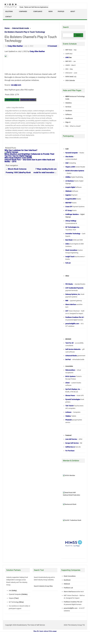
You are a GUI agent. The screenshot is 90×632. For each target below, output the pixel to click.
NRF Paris (68, 50)
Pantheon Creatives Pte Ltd (73, 602)
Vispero (11, 598)
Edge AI (68, 122)
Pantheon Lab (68, 588)
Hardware (68, 110)
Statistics (68, 103)
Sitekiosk (67, 584)
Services (68, 107)
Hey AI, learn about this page (45, 631)
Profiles (61, 11)
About (72, 11)
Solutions (9, 11)
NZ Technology (14, 602)
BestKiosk (67, 580)
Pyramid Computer (15, 594)
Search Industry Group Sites (43, 586)
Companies (23, 11)
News (50, 11)
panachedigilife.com (70, 608)
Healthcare (69, 118)
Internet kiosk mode (12, 100)
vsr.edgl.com (16, 85)
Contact (8, 16)
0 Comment (52, 46)
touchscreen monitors (28, 100)
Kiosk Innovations (70, 576)
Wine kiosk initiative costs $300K (18, 158)
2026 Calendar (70, 80)
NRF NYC (68, 61)
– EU (73, 443)
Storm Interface (69, 591)
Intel (10, 590)
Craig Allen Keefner (15, 46)
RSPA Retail (69, 76)
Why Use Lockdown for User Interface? (21, 150)
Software (68, 114)
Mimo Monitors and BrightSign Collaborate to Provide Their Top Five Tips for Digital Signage (29, 155)
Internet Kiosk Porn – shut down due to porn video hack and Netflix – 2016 (30, 161)
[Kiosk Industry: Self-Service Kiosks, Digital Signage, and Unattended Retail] (26, 8)
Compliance (37, 11)
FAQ (66, 126)
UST (65, 595)
